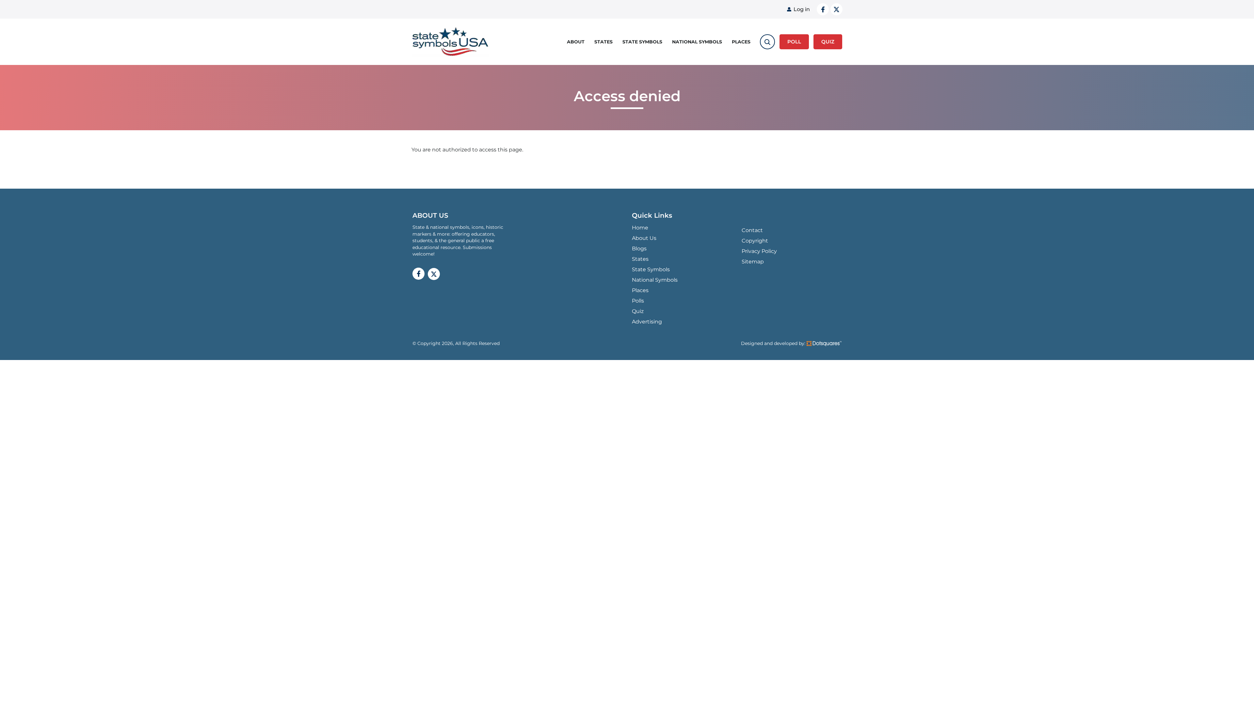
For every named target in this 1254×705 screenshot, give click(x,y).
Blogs (639, 248)
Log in (802, 9)
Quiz (638, 311)
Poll (794, 42)
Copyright (755, 241)
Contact (752, 230)
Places (741, 42)
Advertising (647, 322)
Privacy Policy (759, 251)
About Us (644, 238)
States (603, 42)
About (576, 42)
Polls (638, 301)
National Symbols (697, 42)
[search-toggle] (767, 41)
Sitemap (753, 261)
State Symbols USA (450, 41)
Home (640, 228)
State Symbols (642, 42)
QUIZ (827, 42)
